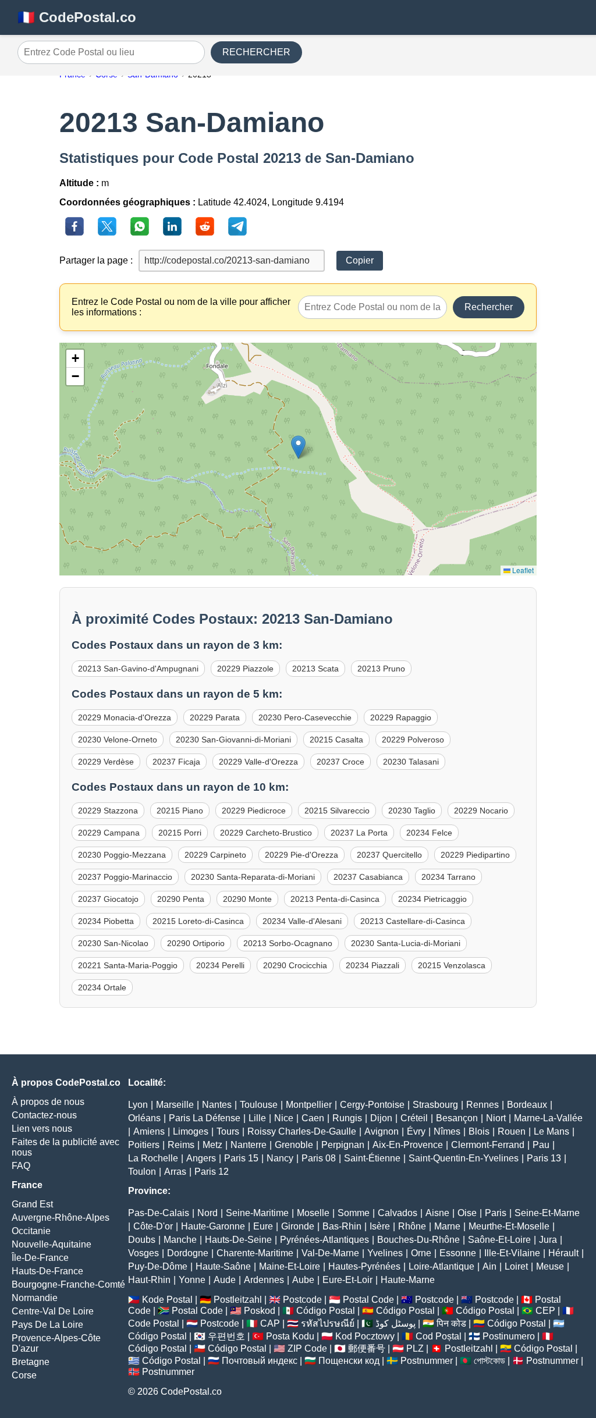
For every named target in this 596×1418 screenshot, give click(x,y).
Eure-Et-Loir (347, 1280)
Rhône (412, 1226)
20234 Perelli (220, 965)
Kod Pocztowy (365, 1336)
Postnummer (426, 1361)
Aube (303, 1280)
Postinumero (509, 1336)
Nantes (217, 1105)
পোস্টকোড (489, 1361)
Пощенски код (348, 1361)
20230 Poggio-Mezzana (122, 854)
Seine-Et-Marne (547, 1213)
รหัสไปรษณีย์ (327, 1323)
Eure (263, 1226)
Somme (354, 1213)
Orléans (144, 1118)
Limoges (190, 1131)
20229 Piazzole (245, 668)
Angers (201, 1158)
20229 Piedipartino (475, 854)
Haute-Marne (408, 1280)
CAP (270, 1323)
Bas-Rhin (341, 1226)
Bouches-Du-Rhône (418, 1240)
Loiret (516, 1266)
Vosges (143, 1253)
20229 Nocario (481, 810)
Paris (495, 1213)
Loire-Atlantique (441, 1266)
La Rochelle (153, 1158)
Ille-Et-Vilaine (512, 1253)
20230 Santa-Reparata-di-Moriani (253, 877)
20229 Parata (215, 717)
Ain (489, 1266)
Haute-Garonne (213, 1226)
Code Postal (153, 1323)
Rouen (512, 1131)
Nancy (280, 1158)
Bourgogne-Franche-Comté (68, 1284)
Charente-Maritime (255, 1253)
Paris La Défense (204, 1118)
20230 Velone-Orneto (117, 739)
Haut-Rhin (149, 1280)
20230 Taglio (411, 810)
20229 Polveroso (413, 739)
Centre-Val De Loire (53, 1311)
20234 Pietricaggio (432, 899)
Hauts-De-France (47, 1271)
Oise (467, 1213)
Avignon (381, 1131)
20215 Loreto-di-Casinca (198, 921)
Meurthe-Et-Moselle (509, 1226)
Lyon (138, 1105)
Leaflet (522, 570)
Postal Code (368, 1300)
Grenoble (294, 1145)
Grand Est (32, 1204)
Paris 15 (241, 1158)
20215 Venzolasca (451, 965)
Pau (541, 1145)
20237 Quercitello (389, 854)
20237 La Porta (359, 832)
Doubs (141, 1240)
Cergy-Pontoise (372, 1105)
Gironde (297, 1226)
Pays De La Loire (47, 1325)
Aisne (437, 1213)
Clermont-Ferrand (487, 1145)
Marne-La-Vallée (548, 1118)
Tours (228, 1131)
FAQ (21, 1166)
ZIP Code (307, 1348)
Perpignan (342, 1145)
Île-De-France (40, 1258)
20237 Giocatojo (108, 899)
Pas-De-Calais (158, 1213)
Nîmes (447, 1131)
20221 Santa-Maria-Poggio (128, 965)
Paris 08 (318, 1158)
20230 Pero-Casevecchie (305, 717)
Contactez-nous (44, 1115)
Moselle (313, 1213)
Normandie (35, 1298)
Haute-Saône (223, 1266)
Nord (207, 1213)
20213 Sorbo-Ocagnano (287, 943)
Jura (548, 1240)
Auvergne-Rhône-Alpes (60, 1217)
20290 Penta (180, 899)
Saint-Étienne (372, 1158)
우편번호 (226, 1336)
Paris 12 (211, 1172)
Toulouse (259, 1105)
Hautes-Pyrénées (364, 1266)
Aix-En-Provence (407, 1145)
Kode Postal (167, 1300)
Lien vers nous (42, 1128)
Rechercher (488, 307)
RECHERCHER (256, 52)
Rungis (347, 1118)
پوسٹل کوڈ (395, 1323)
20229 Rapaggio (400, 717)
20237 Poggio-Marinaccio (125, 877)
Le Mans (551, 1131)
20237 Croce (340, 761)
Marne (447, 1226)
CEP (545, 1311)
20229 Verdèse (106, 761)
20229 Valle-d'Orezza (258, 761)
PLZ (415, 1348)
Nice (283, 1118)
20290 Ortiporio (196, 943)
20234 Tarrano (448, 877)
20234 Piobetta (106, 921)
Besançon (457, 1118)
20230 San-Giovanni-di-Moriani (233, 739)
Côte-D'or (153, 1226)
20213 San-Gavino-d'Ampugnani (138, 668)
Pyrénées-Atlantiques (324, 1240)
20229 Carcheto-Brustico (266, 832)
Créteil (414, 1118)
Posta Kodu (290, 1336)
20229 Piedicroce (254, 810)
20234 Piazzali (372, 965)
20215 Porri (179, 832)
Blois (479, 1131)
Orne (421, 1253)
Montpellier (309, 1105)
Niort (496, 1118)
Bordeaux (527, 1105)
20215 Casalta (336, 739)
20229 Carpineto (215, 854)
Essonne (457, 1253)
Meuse (550, 1266)
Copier (360, 260)
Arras (175, 1172)
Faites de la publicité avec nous (65, 1147)
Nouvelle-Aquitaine (51, 1244)
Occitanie (31, 1231)
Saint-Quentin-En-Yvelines (464, 1158)
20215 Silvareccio (337, 810)
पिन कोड (451, 1323)
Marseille (175, 1105)
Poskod (259, 1311)
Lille (257, 1118)
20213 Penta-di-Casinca (334, 899)
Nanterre (248, 1145)
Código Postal (325, 1311)
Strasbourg (435, 1105)
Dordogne (187, 1253)
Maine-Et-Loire (289, 1266)
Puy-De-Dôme (157, 1266)
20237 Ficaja (176, 761)
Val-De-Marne (330, 1253)
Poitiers (143, 1145)
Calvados (397, 1213)
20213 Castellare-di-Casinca (412, 921)
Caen (312, 1118)
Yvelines (385, 1253)
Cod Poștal (439, 1336)
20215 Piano (180, 810)
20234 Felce (429, 832)
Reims (181, 1145)
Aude (225, 1280)
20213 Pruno (381, 668)
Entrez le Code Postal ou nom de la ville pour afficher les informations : (181, 307)
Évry (416, 1131)
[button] (298, 447)
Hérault (563, 1253)
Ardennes (264, 1280)
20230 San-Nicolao (113, 943)
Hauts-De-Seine (238, 1240)
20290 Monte (247, 899)
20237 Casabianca (368, 877)
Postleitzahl (238, 1300)
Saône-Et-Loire (499, 1240)
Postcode (302, 1300)
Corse (24, 1375)
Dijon (381, 1118)
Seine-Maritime (257, 1213)
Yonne (192, 1280)
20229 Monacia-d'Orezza (124, 717)
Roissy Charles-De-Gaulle (301, 1131)
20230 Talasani (411, 761)
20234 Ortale (102, 987)
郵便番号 (366, 1348)
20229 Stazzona (108, 810)
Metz (212, 1145)
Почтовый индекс (259, 1361)
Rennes (482, 1105)
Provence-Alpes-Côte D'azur (56, 1343)
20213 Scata (315, 668)
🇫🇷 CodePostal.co (76, 17)
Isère (380, 1226)
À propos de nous (48, 1102)
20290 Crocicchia (295, 965)
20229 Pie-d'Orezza (301, 854)
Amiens (149, 1131)
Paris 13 (544, 1158)
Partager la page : (96, 260)
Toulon (142, 1172)
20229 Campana (109, 832)
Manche (180, 1240)
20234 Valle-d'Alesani (302, 921)
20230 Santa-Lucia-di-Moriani (405, 943)
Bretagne (30, 1362)
